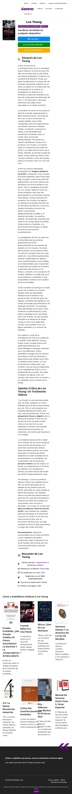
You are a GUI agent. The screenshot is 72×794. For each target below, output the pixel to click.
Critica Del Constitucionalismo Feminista (30, 711)
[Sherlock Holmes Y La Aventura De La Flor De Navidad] (62, 612)
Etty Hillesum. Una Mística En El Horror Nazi (44, 710)
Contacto (28, 14)
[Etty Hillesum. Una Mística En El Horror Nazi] (45, 690)
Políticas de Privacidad (59, 782)
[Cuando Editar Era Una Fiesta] (27, 611)
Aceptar (36, 791)
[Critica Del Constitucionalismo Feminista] (30, 692)
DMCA (62, 780)
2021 (43, 573)
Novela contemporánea (58, 3)
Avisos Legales (53, 780)
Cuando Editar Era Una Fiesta (26, 628)
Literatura (59, 8)
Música (44, 26)
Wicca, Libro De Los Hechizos (44, 627)
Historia (48, 8)
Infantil (43, 3)
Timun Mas (44, 569)
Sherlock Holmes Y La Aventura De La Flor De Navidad (62, 632)
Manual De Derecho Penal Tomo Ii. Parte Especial (61, 701)
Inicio (26, 3)
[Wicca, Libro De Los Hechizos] (45, 611)
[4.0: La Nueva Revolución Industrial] (10, 689)
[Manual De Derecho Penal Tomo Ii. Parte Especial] (62, 685)
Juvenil (34, 3)
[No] (70, 789)
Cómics (40, 8)
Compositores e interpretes (29, 26)
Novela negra (29, 8)
